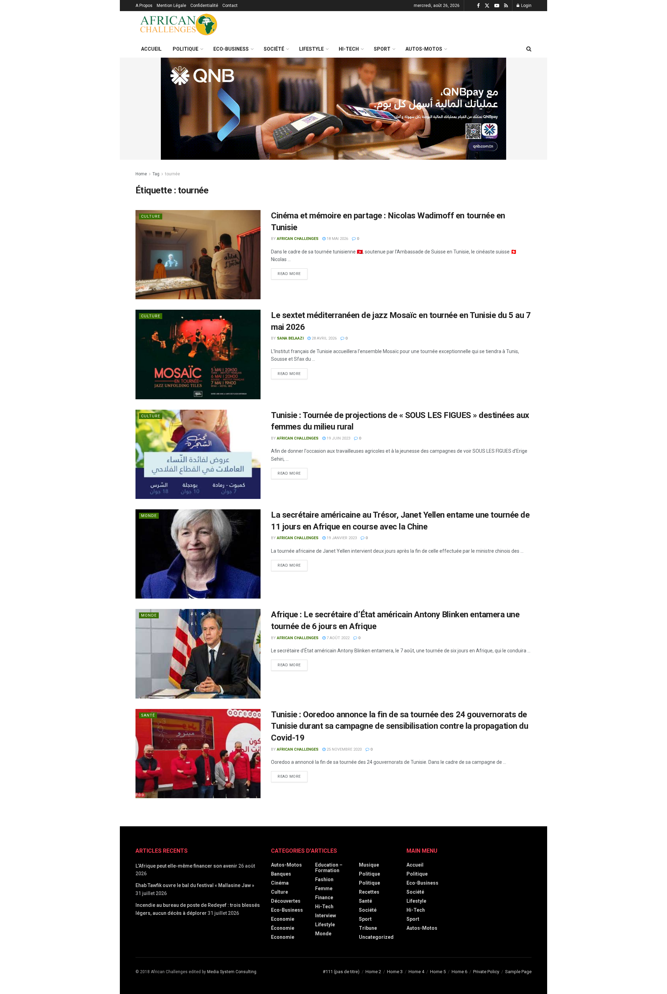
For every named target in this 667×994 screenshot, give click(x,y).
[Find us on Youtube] (496, 5)
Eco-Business (231, 49)
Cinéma (280, 883)
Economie (282, 937)
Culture (150, 216)
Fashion (324, 879)
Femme (323, 888)
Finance (324, 897)
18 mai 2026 (337, 238)
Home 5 (438, 971)
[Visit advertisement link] (333, 109)
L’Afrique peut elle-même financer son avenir (186, 866)
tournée (172, 174)
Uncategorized (376, 937)
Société (274, 49)
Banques (281, 874)
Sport (382, 49)
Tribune (368, 928)
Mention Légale (171, 5)
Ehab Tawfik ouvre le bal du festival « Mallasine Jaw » (194, 885)
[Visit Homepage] (178, 25)
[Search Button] (529, 49)
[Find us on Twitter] (487, 5)
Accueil (151, 49)
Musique (369, 865)
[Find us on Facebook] (478, 5)
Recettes (369, 892)
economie (282, 919)
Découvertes (285, 901)
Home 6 (459, 971)
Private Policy (486, 971)
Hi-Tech (349, 49)
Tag (156, 174)
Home (141, 174)
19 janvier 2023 (341, 538)
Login (526, 5)
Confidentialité (204, 5)
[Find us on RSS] (506, 5)
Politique (185, 49)
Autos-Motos (423, 49)
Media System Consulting (231, 971)
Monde (149, 515)
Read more (292, 272)
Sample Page (518, 971)
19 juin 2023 (338, 438)
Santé (148, 715)
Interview (325, 915)
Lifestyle (311, 49)
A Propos (144, 5)
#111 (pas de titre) (341, 971)
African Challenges (298, 238)
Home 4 (416, 971)
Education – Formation (329, 867)
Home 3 (395, 971)
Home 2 (373, 971)
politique (369, 883)
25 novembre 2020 (344, 749)
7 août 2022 (337, 638)
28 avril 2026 (324, 338)
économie (282, 928)
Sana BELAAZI (290, 338)
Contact (230, 5)
